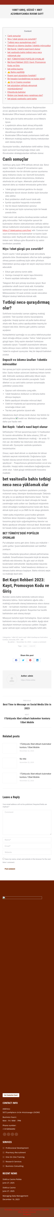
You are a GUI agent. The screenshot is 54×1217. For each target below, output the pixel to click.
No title (23, 759)
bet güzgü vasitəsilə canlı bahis (22, 98)
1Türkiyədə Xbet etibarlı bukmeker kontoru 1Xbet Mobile (35, 746)
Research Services (13, 1161)
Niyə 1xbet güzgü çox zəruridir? (22, 39)
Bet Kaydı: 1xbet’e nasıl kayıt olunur (23, 49)
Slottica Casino (9, 1187)
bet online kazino (15, 69)
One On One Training (15, 1157)
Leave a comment (39, 642)
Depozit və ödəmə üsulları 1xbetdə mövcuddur (29, 45)
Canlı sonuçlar (14, 36)
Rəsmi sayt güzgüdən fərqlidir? (21, 75)
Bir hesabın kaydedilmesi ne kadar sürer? (26, 79)
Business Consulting (14, 1166)
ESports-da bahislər (16, 92)
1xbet (25, 646)
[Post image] (10, 748)
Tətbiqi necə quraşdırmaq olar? (21, 42)
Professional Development (17, 1148)
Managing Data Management (15, 1196)
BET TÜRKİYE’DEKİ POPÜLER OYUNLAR (25, 59)
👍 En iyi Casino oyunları (19, 82)
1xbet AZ (32, 646)
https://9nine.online (28, 680)
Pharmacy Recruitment (16, 1152)
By (11, 642)
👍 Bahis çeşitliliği (16, 72)
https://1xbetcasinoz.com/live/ (17, 230)
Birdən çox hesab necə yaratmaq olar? (25, 95)
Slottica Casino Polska (12, 1179)
